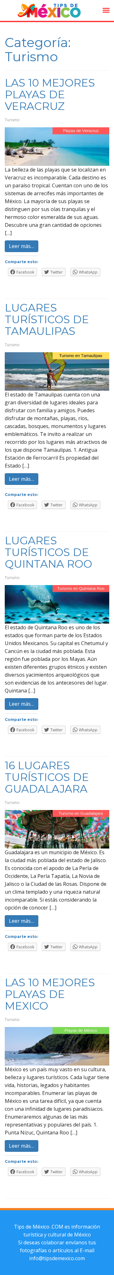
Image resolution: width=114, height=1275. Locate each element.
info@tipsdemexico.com (57, 1258)
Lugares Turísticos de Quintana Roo (48, 552)
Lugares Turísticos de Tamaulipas (47, 319)
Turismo (12, 120)
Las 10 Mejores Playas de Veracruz (50, 94)
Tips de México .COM (38, 1226)
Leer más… (21, 246)
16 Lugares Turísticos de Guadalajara (47, 777)
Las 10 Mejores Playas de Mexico (50, 994)
